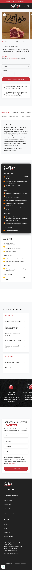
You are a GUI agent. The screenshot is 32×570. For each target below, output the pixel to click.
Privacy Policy (12, 463)
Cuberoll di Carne (11, 42)
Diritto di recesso (8, 536)
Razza (28, 112)
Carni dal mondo (8, 500)
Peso (3, 63)
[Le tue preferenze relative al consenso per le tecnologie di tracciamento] (3, 567)
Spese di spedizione (13, 58)
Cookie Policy (23, 563)
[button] (4, 6)
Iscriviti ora (16, 469)
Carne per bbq (7, 504)
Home (3, 42)
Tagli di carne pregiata (10, 513)
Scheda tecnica (26, 117)
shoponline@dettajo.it (10, 550)
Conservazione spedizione (9, 117)
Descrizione (5, 112)
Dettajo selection (8, 508)
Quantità (4, 70)
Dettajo (11, 563)
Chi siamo (6, 524)
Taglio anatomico (18, 112)
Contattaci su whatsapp (11, 553)
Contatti (6, 528)
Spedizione (7, 532)
